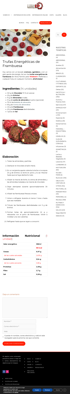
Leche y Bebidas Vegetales (59, 157)
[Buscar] (64, 35)
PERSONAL (60, 197)
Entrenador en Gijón (22, 15)
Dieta (52, 15)
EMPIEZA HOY (61, 108)
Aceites (58, 65)
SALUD (58, 210)
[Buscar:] (59, 35)
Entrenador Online (40, 15)
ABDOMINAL (60, 55)
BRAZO (58, 73)
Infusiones (60, 146)
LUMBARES (60, 165)
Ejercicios (59, 105)
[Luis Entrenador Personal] (35, 5)
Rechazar (47, 390)
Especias (59, 118)
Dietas (58, 89)
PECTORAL (60, 189)
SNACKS (59, 216)
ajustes (16, 392)
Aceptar (37, 390)
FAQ (27, 23)
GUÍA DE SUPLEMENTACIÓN (61, 141)
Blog (65, 15)
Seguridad (60, 213)
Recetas (59, 200)
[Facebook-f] (4, 371)
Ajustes (58, 390)
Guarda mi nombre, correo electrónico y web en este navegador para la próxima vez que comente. (24, 337)
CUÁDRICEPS (61, 76)
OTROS (58, 186)
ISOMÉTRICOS (61, 149)
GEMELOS (59, 136)
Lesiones (59, 162)
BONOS (21, 23)
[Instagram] (7, 371)
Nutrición (59, 178)
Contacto (34, 23)
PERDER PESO (61, 192)
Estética (59, 121)
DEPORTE (59, 86)
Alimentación (61, 68)
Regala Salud (45, 23)
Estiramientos (61, 124)
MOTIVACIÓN (61, 167)
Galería (58, 15)
